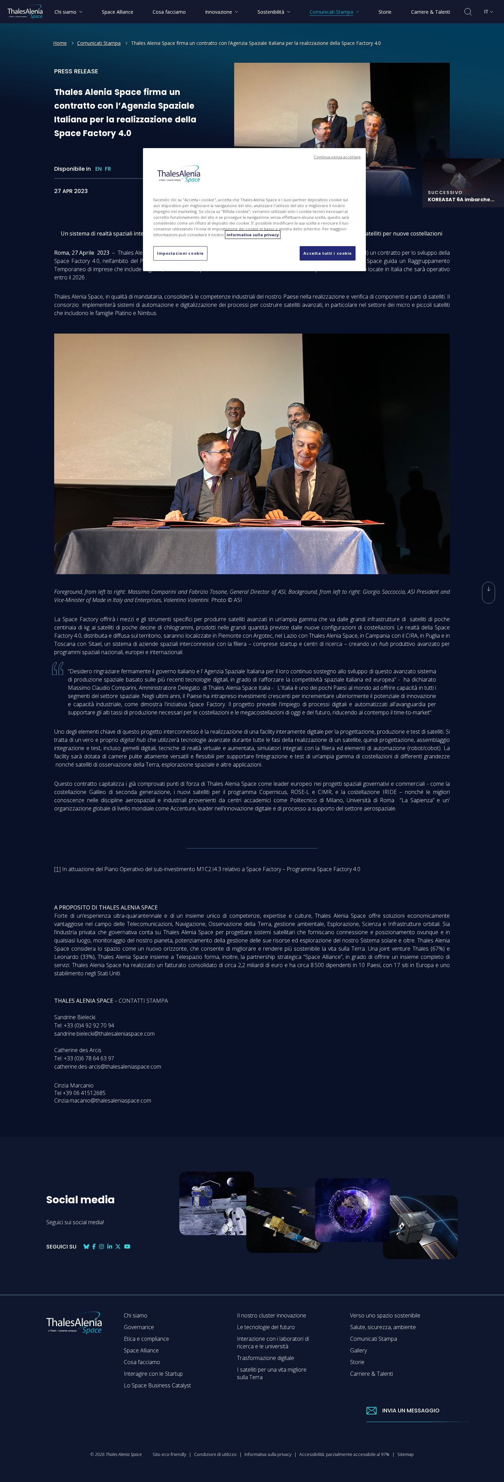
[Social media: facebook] (94, 1247)
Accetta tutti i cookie (327, 253)
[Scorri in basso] (488, 593)
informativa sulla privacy (253, 234)
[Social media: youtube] (127, 1247)
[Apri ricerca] (468, 11)
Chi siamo (135, 1315)
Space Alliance (141, 1350)
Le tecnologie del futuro (266, 1327)
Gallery (358, 1350)
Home (60, 43)
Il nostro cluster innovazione (271, 1315)
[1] (57, 869)
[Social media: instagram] (101, 1247)
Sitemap (405, 1454)
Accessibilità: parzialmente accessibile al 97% (344, 1454)
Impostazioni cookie (180, 253)
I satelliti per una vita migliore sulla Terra (272, 1373)
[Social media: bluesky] (86, 1247)
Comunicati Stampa (99, 43)
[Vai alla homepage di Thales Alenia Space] (25, 11)
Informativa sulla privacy (267, 1454)
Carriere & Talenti (371, 1373)
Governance (139, 1327)
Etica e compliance (146, 1338)
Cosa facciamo (142, 1362)
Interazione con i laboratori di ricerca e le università (273, 1342)
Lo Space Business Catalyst (157, 1385)
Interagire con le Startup (153, 1373)
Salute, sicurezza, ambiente (383, 1327)
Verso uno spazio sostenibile (385, 1315)
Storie (357, 1362)
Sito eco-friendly (169, 1454)
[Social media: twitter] (118, 1247)
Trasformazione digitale (265, 1358)
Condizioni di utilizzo (215, 1454)
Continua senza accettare (337, 157)
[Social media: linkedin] (109, 1247)
